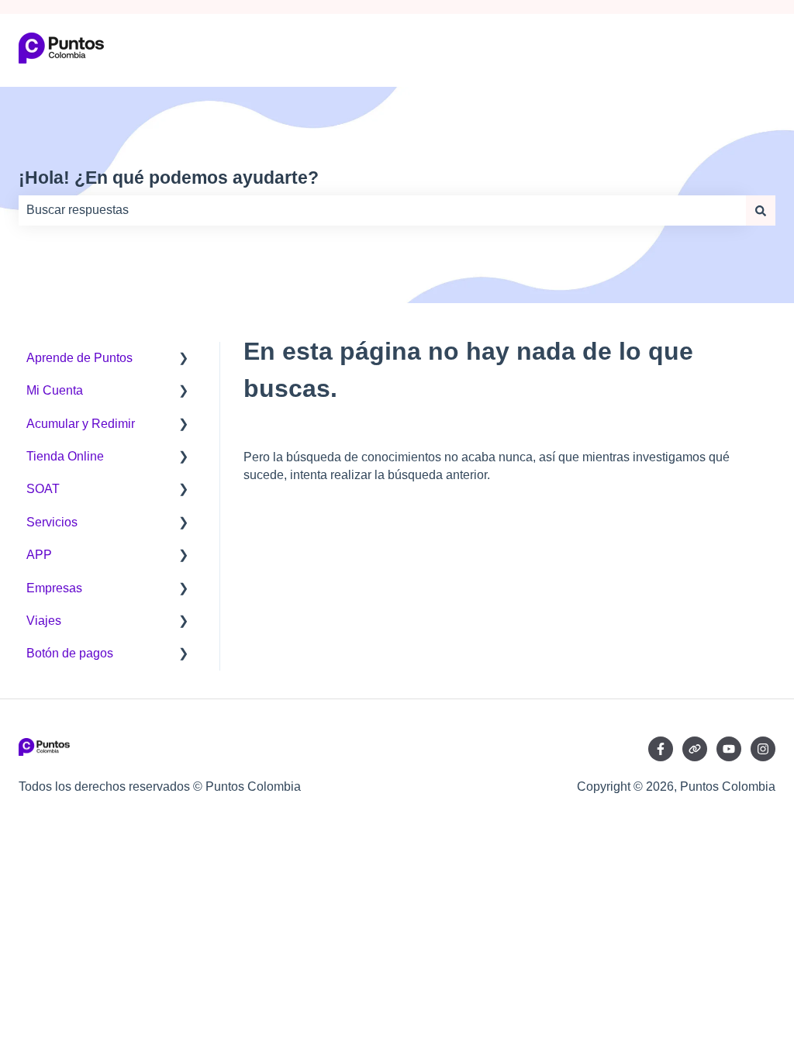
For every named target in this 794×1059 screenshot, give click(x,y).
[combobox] (382, 210)
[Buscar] (760, 210)
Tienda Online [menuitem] (65, 456)
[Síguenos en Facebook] (660, 748)
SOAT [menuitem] (43, 488)
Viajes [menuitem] (43, 620)
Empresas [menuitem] (54, 588)
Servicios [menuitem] (52, 522)
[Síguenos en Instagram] (763, 748)
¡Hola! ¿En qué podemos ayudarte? (169, 177)
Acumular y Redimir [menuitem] (80, 423)
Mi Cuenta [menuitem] (54, 390)
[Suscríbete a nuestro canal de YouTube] (728, 748)
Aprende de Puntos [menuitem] (79, 357)
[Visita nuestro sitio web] (694, 748)
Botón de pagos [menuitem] (69, 653)
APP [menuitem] (39, 554)
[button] (183, 359)
